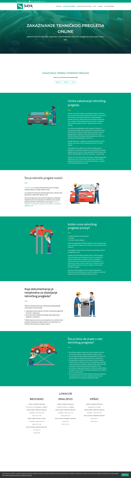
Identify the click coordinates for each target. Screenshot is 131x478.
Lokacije (100, 6)
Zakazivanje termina (69, 6)
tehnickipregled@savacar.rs (38, 1)
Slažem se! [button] (125, 474)
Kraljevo (66, 82)
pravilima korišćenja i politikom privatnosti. (20, 475)
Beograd (58, 82)
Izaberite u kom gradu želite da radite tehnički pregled (65, 77)
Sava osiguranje (109, 6)
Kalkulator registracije (84, 6)
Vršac (73, 82)
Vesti (94, 6)
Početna (58, 6)
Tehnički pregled (29, 188)
